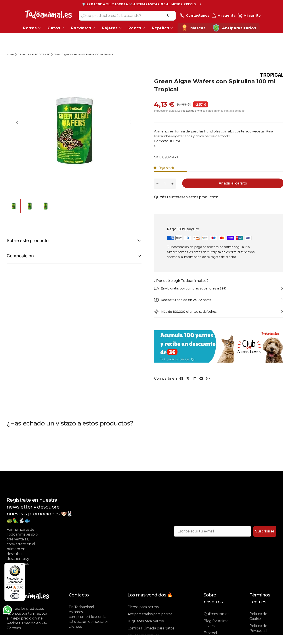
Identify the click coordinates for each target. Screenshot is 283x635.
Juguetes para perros (145, 621)
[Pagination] (14, 206)
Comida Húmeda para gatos (151, 628)
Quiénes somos (216, 614)
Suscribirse (265, 531)
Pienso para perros (143, 607)
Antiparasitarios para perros (150, 614)
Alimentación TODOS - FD (34, 54)
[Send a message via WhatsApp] (7, 610)
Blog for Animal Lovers (216, 623)
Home (10, 54)
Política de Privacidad (258, 628)
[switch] (14, 596)
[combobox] (127, 15)
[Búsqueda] (169, 15)
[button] (131, 122)
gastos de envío (192, 110)
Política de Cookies (258, 616)
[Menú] (22, 565)
